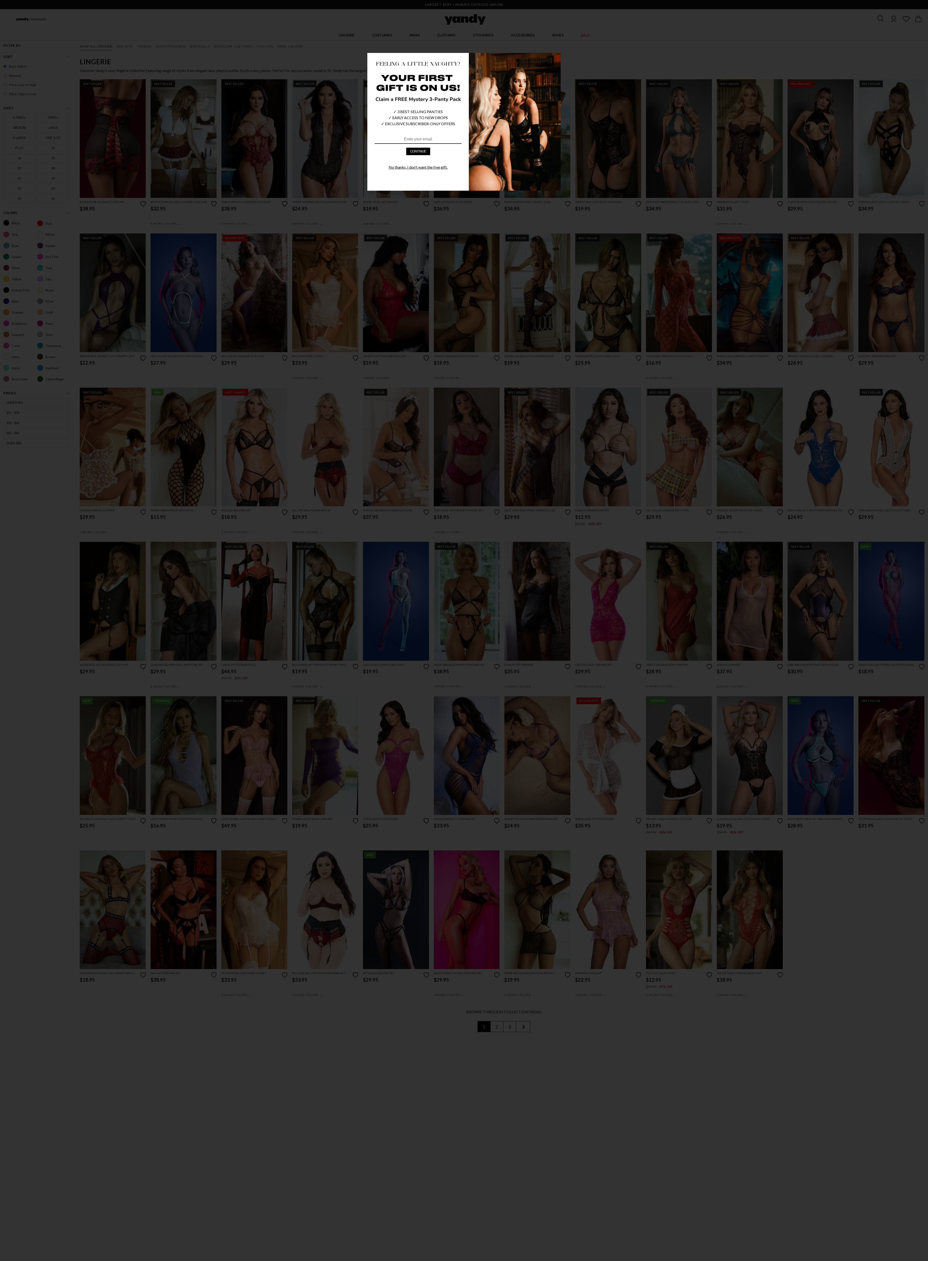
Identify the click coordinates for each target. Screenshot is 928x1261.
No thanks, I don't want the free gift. (418, 167)
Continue (418, 151)
